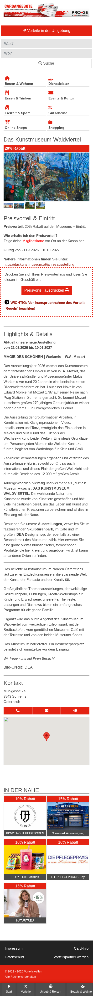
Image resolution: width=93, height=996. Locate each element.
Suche (48, 63)
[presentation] (8, 177)
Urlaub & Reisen (50, 991)
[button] (46, 736)
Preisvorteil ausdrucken (44, 290)
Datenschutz (15, 957)
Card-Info (81, 948)
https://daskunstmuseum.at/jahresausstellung (39, 264)
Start (9, 991)
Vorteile (26, 991)
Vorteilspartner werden (71, 957)
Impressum (14, 948)
